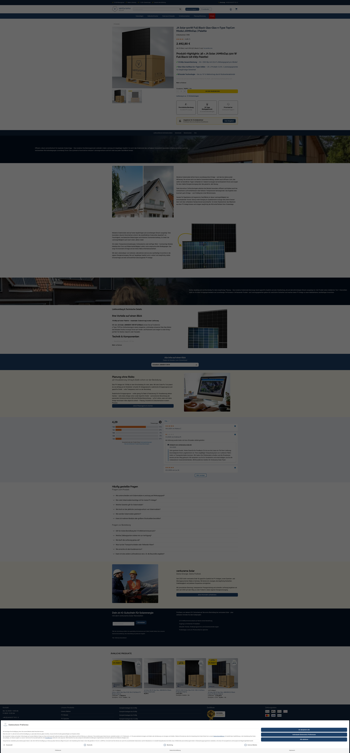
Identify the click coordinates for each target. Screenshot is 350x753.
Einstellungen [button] (48, 737)
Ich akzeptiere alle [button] (304, 729)
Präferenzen (58, 750)
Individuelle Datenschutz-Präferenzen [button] (304, 734)
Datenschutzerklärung (218, 736)
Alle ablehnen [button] (304, 739)
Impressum (292, 750)
